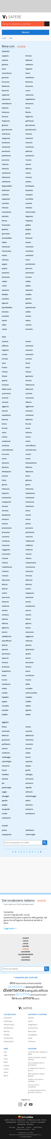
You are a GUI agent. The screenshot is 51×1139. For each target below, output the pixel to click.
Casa (6, 1059)
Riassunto (32, 1031)
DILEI (27, 1122)
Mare (6, 1062)
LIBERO (6, 1120)
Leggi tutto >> (10, 928)
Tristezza (31, 1041)
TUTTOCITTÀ (21, 1122)
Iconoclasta (8, 1038)
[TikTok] (25, 1104)
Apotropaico (9, 1041)
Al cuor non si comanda (33, 1086)
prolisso (37, 987)
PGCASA (44, 1120)
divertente (13, 990)
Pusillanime (8, 1028)
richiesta (30, 983)
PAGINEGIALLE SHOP (33, 1120)
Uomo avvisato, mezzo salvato (37, 1058)
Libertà (31, 1018)
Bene (6, 1075)
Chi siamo (12, 1127)
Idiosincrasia (9, 1024)
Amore (6, 1065)
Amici (6, 1072)
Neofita (7, 1035)
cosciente (25, 951)
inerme (33, 994)
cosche (25, 946)
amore (28, 997)
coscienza (25, 959)
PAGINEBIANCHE (11, 1122)
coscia (25, 948)
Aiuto (33, 1129)
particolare (41, 994)
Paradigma (32, 1035)
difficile (43, 991)
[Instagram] (20, 1104)
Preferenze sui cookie (22, 1129)
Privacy (29, 1127)
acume (22, 994)
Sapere (14, 16)
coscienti (25, 957)
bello (20, 998)
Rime (11, 38)
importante (20, 983)
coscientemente (25, 954)
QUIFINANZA (41, 1122)
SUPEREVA (30, 1124)
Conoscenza (33, 1028)
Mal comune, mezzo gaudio (36, 1075)
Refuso (6, 1031)
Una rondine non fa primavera (36, 1064)
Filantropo (8, 1021)
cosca (25, 940)
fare (14, 998)
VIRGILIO (13, 1120)
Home (4, 38)
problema (16, 986)
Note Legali (20, 1127)
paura (36, 998)
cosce (25, 943)
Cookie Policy (38, 1127)
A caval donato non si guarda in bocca (37, 1091)
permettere (9, 994)
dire (12, 983)
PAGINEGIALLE (21, 1120)
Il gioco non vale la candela (35, 1080)
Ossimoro (8, 1018)
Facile (30, 1021)
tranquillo (31, 991)
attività (38, 983)
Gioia (30, 1038)
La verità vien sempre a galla (37, 1053)
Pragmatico (32, 1024)
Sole (5, 1055)
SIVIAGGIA (33, 1122)
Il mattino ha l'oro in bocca (36, 1069)
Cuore (6, 1069)
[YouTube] (30, 1104)
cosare (25, 938)
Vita (5, 1052)
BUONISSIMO (22, 1124)
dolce (28, 987)
